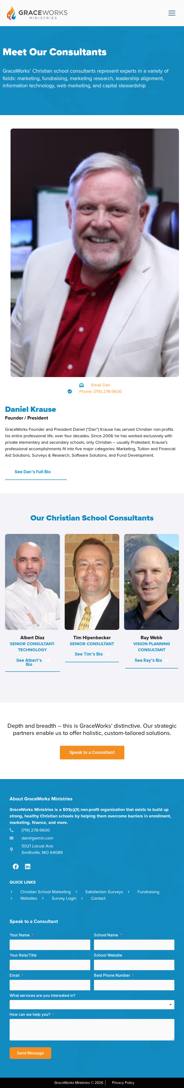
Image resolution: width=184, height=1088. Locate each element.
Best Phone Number (112, 975)
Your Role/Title (23, 955)
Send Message (30, 1053)
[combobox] (92, 1005)
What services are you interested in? (42, 995)
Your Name (20, 935)
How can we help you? (30, 1014)
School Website (108, 955)
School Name (106, 935)
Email (14, 975)
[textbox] (92, 1004)
